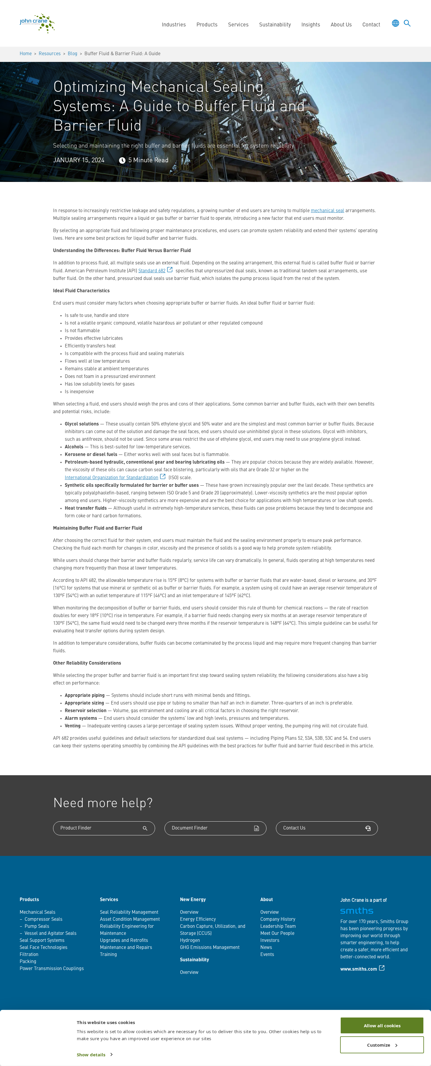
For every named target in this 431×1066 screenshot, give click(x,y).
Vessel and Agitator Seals (51, 933)
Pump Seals (37, 926)
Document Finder (190, 828)
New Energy (193, 900)
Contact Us (294, 828)
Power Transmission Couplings (52, 969)
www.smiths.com (358, 969)
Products (29, 900)
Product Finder (75, 828)
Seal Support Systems (42, 940)
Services (109, 900)
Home (26, 54)
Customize (378, 1045)
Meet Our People (277, 933)
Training (108, 954)
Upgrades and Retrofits (124, 940)
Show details (91, 1054)
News (266, 947)
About (266, 900)
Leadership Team (278, 926)
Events (267, 954)
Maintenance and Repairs (126, 947)
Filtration (29, 954)
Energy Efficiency (198, 919)
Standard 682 (151, 271)
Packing (28, 961)
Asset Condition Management (130, 919)
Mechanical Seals (37, 912)
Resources (50, 54)
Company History (277, 919)
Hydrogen (190, 940)
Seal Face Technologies (43, 947)
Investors (269, 940)
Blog (72, 54)
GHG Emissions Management (210, 947)
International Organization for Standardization (111, 478)
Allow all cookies (382, 1025)
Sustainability (194, 960)
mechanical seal (327, 211)
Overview (189, 912)
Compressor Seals (43, 919)
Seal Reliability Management (129, 912)
